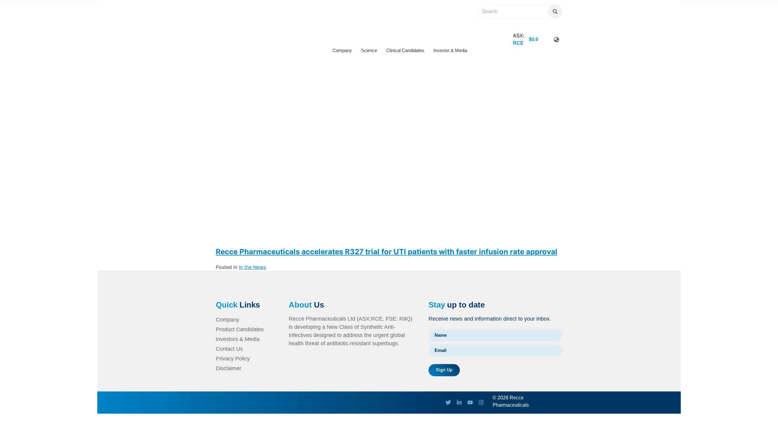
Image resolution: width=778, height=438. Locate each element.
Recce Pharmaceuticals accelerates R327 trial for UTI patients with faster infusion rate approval (386, 251)
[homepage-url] (240, 47)
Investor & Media (450, 50)
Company (342, 50)
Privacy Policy (233, 359)
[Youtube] (470, 402)
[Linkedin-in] (459, 402)
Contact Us (229, 349)
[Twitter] (448, 402)
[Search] (555, 11)
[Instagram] (481, 402)
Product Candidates (240, 329)
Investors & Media (238, 339)
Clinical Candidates (405, 50)
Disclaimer (228, 368)
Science (369, 50)
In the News (252, 267)
